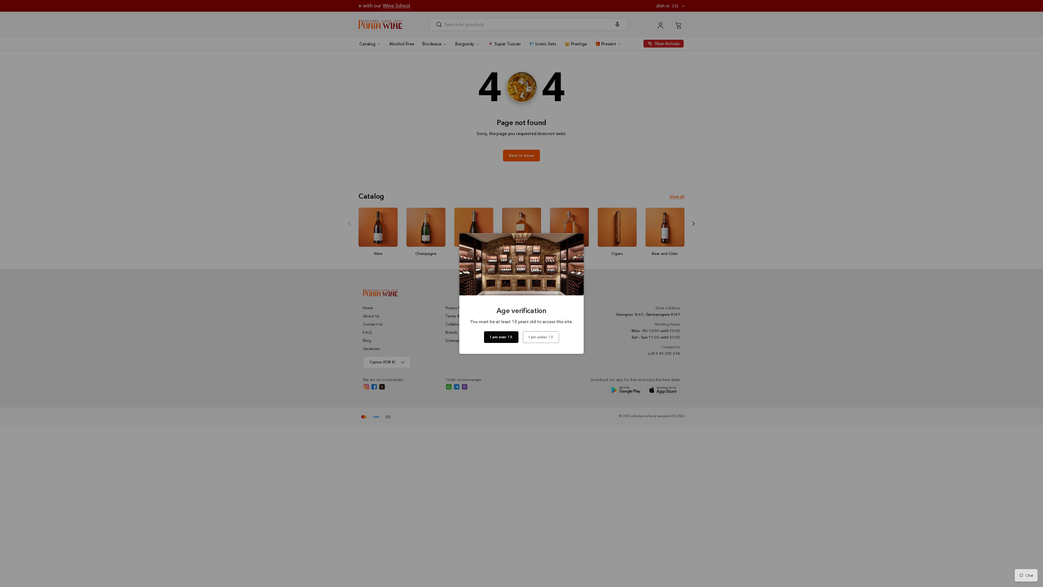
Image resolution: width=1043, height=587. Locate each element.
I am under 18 (541, 337)
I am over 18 (501, 337)
